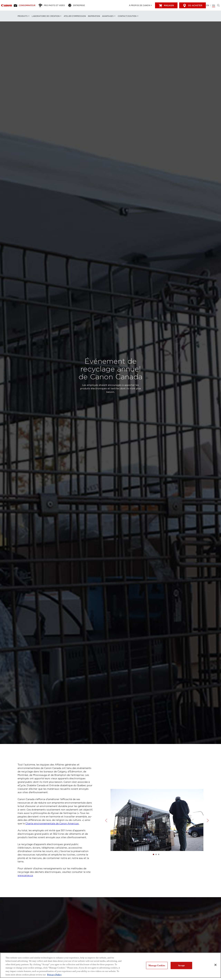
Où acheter (195, 5)
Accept (181, 965)
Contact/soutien (127, 16)
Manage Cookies (156, 965)
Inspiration (94, 16)
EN (207, 5)
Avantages (108, 16)
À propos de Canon (139, 5)
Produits (23, 16)
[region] (110, 965)
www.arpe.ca (25, 875)
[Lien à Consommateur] (6, 5)
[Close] (215, 965)
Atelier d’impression (75, 16)
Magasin (169, 5)
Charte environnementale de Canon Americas (52, 823)
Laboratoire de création (46, 16)
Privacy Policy (54, 974)
